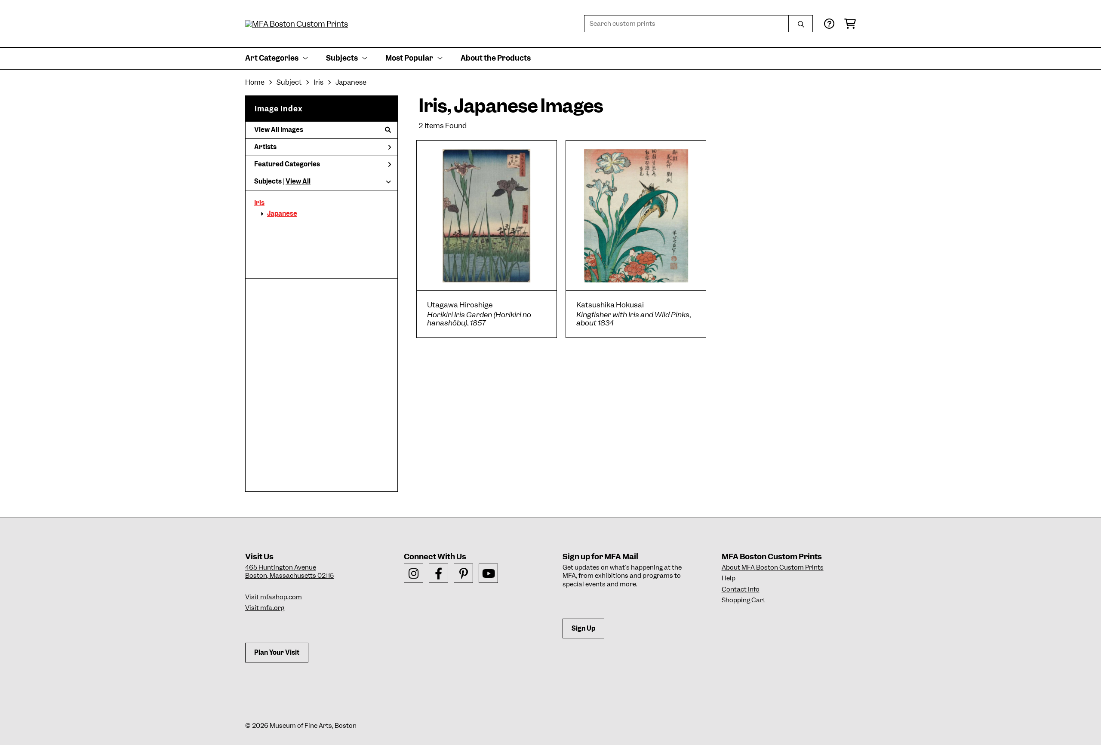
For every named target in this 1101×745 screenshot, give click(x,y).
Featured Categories (287, 164)
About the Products (496, 58)
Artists (265, 147)
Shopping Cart (744, 600)
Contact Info (741, 589)
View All (298, 181)
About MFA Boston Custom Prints (773, 567)
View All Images (278, 130)
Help (728, 578)
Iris (259, 203)
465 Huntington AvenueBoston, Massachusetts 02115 (289, 571)
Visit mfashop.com (273, 597)
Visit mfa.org (264, 608)
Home (254, 82)
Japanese (282, 213)
